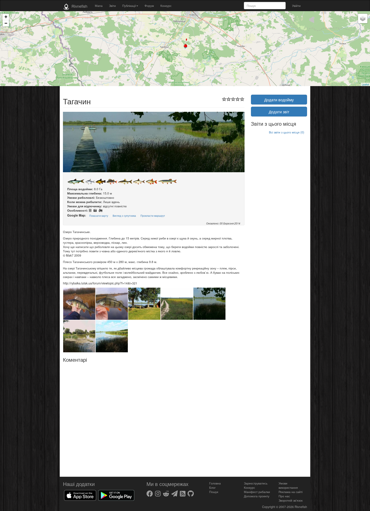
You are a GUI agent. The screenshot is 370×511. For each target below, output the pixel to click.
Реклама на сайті (291, 492)
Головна (215, 483)
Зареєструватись (255, 483)
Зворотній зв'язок (291, 500)
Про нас (284, 496)
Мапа (99, 5)
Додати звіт (279, 111)
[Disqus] (154, 418)
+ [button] (5, 16)
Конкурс (166, 5)
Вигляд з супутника (124, 215)
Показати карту (98, 215)
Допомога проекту (256, 496)
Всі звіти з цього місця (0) (286, 132)
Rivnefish (301, 507)
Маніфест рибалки (257, 492)
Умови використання (288, 485)
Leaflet (365, 84)
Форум (149, 5)
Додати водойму (279, 99)
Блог (212, 487)
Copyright (269, 507)
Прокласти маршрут (152, 215)
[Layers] (362, 18)
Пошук (213, 492)
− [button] (5, 23)
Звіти (112, 5)
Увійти (296, 5)
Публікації (129, 5)
